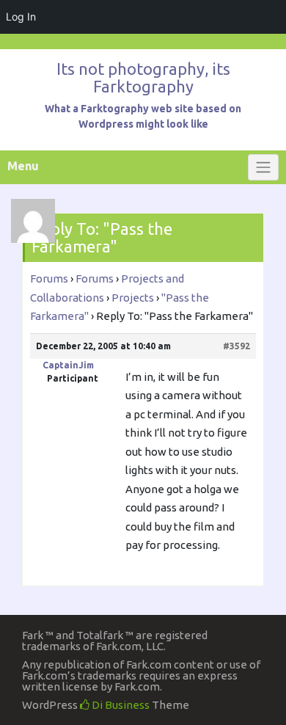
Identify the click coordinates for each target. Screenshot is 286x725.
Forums (49, 278)
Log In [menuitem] (21, 16)
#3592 (236, 346)
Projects (132, 297)
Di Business (119, 705)
